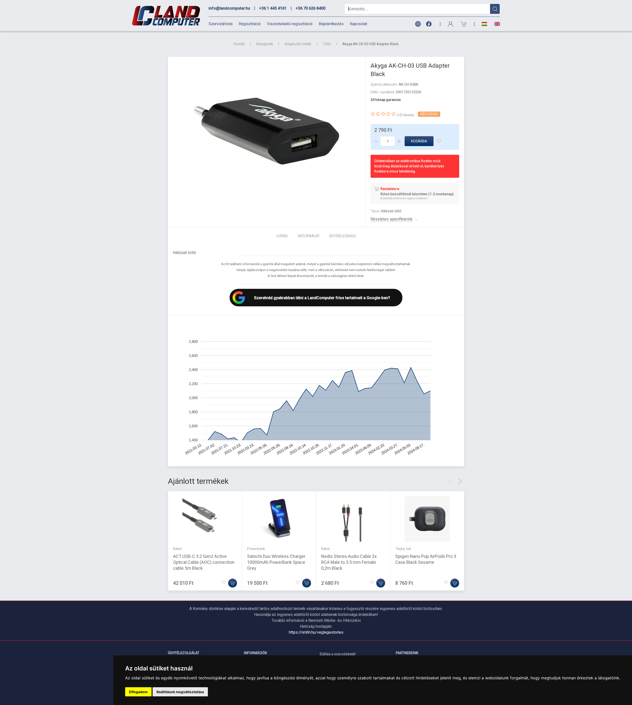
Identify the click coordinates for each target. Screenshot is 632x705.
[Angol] (495, 24)
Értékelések (342, 236)
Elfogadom (138, 692)
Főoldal (239, 44)
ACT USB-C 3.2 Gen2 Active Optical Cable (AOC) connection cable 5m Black (204, 562)
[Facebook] (429, 24)
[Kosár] (464, 24)
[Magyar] (484, 24)
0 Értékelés (405, 115)
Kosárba (419, 141)
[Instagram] (417, 24)
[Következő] (460, 481)
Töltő (327, 44)
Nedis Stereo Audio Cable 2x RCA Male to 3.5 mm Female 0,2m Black (349, 562)
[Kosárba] (232, 583)
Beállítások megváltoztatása (180, 692)
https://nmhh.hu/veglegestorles (316, 632)
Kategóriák (264, 44)
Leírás (282, 236)
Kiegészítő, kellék (298, 44)
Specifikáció (308, 236)
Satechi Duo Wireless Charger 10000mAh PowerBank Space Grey (276, 562)
